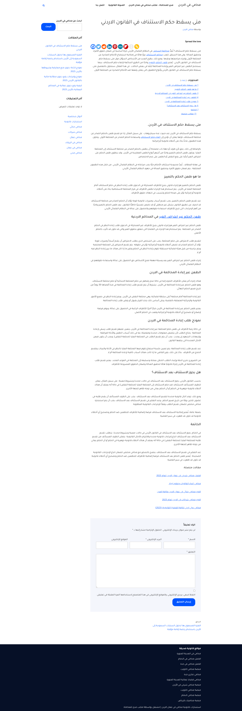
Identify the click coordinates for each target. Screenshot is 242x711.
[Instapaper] (131, 46)
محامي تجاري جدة (192, 675)
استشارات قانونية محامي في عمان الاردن (181, 707)
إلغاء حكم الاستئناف (150, 137)
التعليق (191, 552)
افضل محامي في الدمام (189, 659)
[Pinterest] (114, 46)
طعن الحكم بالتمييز (158, 63)
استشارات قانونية (73, 122)
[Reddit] (104, 46)
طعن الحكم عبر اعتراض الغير (180, 217)
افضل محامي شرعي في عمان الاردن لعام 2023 (178, 476)
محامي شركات (75, 132)
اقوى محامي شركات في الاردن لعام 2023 (181, 500)
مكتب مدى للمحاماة (133, 707)
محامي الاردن (188, 30)
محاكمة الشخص (161, 51)
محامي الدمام (187, 695)
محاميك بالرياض (186, 701)
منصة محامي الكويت (191, 690)
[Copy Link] (136, 46)
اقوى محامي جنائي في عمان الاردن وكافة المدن (179, 492)
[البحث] (44, 5)
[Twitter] (98, 46)
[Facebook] (93, 46)
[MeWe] (120, 46)
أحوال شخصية (75, 117)
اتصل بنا (100, 5)
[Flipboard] (125, 46)
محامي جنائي (76, 127)
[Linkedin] (109, 46)
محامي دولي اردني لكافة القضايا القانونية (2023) (178, 508)
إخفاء (183, 81)
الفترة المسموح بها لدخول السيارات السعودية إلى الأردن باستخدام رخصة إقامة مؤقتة (61, 59)
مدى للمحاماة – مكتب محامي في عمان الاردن (151, 5)
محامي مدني (76, 153)
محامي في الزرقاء (74, 143)
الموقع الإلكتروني (119, 539)
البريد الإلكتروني (153, 539)
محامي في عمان (74, 148)
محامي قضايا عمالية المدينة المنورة (184, 680)
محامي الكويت (187, 669)
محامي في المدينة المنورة (189, 654)
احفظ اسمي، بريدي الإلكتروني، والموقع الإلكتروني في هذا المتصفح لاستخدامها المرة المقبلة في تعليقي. (145, 595)
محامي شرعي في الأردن (183, 685)
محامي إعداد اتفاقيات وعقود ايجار (185, 484)
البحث (48, 27)
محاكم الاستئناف (154, 55)
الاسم (191, 539)
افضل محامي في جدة (190, 664)
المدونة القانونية (116, 5)
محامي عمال (76, 137)
